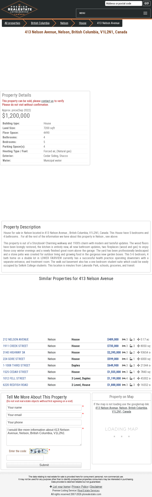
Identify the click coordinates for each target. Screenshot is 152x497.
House (82, 23)
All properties (12, 23)
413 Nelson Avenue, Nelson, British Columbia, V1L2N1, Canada (121, 409)
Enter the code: (18, 451)
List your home (61, 486)
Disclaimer (96, 486)
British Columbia (40, 23)
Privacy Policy (80, 486)
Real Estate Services (89, 490)
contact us (47, 101)
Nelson (64, 23)
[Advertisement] (76, 63)
